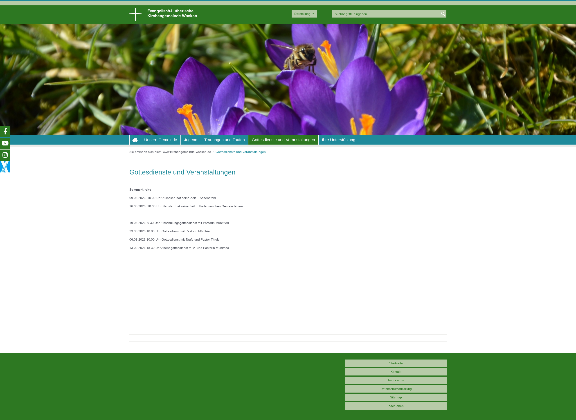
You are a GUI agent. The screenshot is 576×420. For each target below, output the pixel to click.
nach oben (396, 406)
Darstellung (302, 14)
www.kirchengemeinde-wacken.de (187, 152)
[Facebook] (5, 131)
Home (135, 140)
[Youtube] (5, 143)
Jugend (190, 140)
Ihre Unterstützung (338, 140)
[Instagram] (5, 155)
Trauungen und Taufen (224, 140)
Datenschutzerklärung (396, 389)
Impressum (396, 380)
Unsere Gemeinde (160, 140)
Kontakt (396, 371)
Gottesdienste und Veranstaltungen (283, 140)
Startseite (396, 363)
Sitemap (396, 397)
